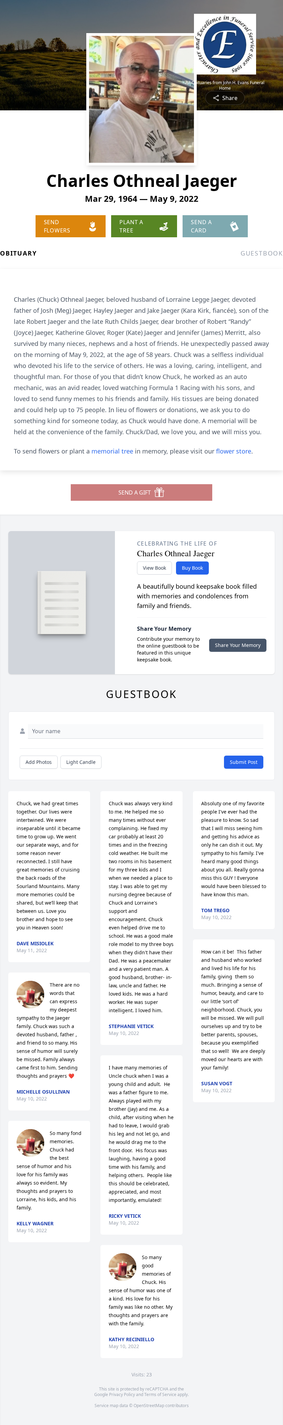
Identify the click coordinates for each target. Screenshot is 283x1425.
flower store (233, 451)
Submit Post (243, 762)
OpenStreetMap (149, 1405)
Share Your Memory (238, 645)
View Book (154, 568)
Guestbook (262, 253)
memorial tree (112, 451)
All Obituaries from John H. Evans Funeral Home (225, 85)
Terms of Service (160, 1394)
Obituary (18, 253)
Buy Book (192, 568)
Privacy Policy (122, 1394)
